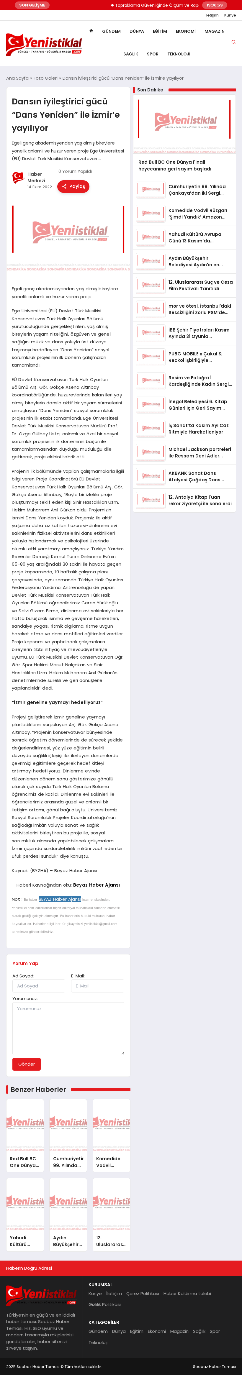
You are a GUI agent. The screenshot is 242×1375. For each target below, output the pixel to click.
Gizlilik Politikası (105, 1304)
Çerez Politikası (142, 1293)
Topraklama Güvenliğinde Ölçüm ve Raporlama (154, 5)
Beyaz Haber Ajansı (96, 885)
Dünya (137, 31)
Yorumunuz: (25, 998)
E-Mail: (78, 976)
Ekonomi (186, 31)
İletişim (212, 15)
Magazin (215, 31)
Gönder (26, 1064)
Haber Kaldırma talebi (187, 1293)
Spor (152, 54)
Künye (230, 15)
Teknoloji (178, 54)
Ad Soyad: (23, 976)
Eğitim (160, 31)
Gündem (111, 31)
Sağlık (130, 54)
